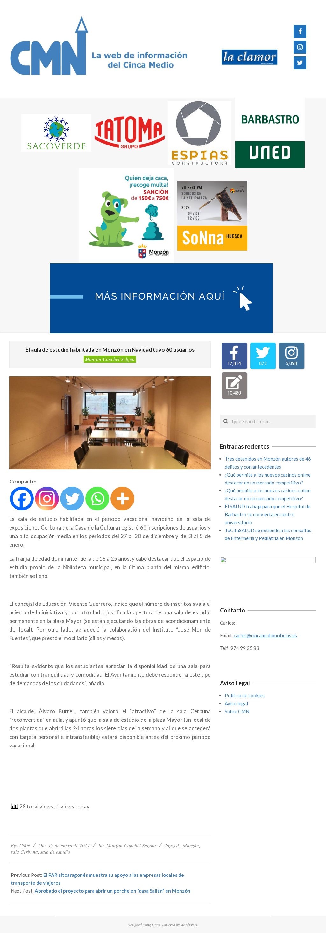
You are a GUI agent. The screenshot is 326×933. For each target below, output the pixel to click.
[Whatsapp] (97, 498)
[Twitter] (300, 62)
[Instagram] (300, 47)
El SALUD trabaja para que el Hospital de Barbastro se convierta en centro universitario (267, 514)
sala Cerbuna (24, 851)
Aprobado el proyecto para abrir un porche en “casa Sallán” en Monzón (112, 891)
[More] (122, 498)
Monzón (191, 845)
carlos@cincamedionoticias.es (265, 635)
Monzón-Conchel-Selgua (110, 359)
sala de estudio (55, 851)
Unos (156, 924)
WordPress (189, 924)
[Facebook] (300, 31)
